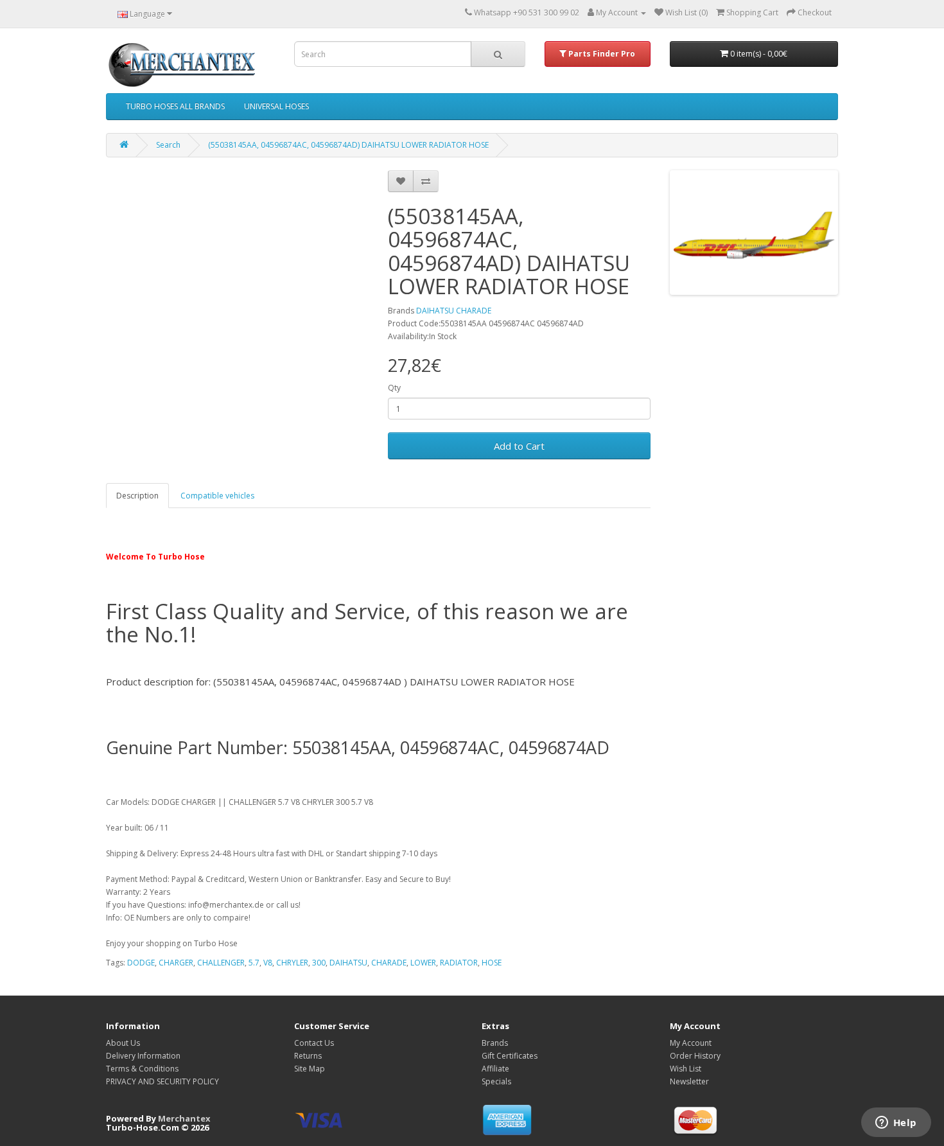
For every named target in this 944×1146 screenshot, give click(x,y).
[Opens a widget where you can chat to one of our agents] (896, 1123)
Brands (495, 1042)
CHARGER (176, 962)
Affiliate (495, 1068)
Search (168, 144)
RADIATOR (459, 962)
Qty (394, 387)
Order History (695, 1055)
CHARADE (388, 962)
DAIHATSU (348, 962)
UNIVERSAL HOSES (276, 106)
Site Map (309, 1068)
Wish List (685, 1068)
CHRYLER (292, 962)
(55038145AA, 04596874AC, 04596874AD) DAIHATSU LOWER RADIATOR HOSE (348, 144)
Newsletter (689, 1081)
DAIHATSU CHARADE (453, 310)
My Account (691, 1042)
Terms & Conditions (142, 1068)
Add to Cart (519, 445)
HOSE (492, 962)
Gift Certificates (510, 1055)
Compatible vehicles (217, 495)
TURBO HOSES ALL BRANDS (175, 106)
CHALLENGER (221, 962)
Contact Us (314, 1042)
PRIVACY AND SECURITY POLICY (162, 1081)
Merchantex (184, 1118)
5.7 (254, 962)
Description (137, 495)
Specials (496, 1081)
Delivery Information (143, 1055)
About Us (123, 1042)
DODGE (141, 962)
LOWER (423, 962)
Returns (308, 1055)
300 (319, 962)
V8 (267, 962)
